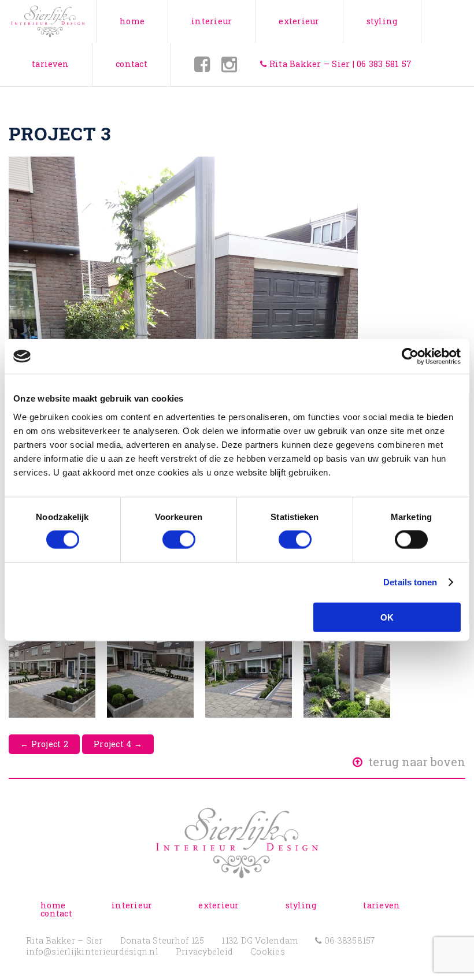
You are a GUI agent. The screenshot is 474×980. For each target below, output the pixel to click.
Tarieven (50, 63)
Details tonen (410, 582)
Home (132, 21)
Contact (131, 63)
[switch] (178, 539)
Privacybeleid (204, 951)
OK (387, 617)
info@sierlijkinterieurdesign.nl (92, 951)
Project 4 (118, 743)
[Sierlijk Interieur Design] (48, 21)
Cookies (267, 951)
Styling (382, 21)
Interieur (211, 21)
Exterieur (299, 21)
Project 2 (44, 743)
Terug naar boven (415, 761)
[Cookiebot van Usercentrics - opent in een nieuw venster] (410, 356)
